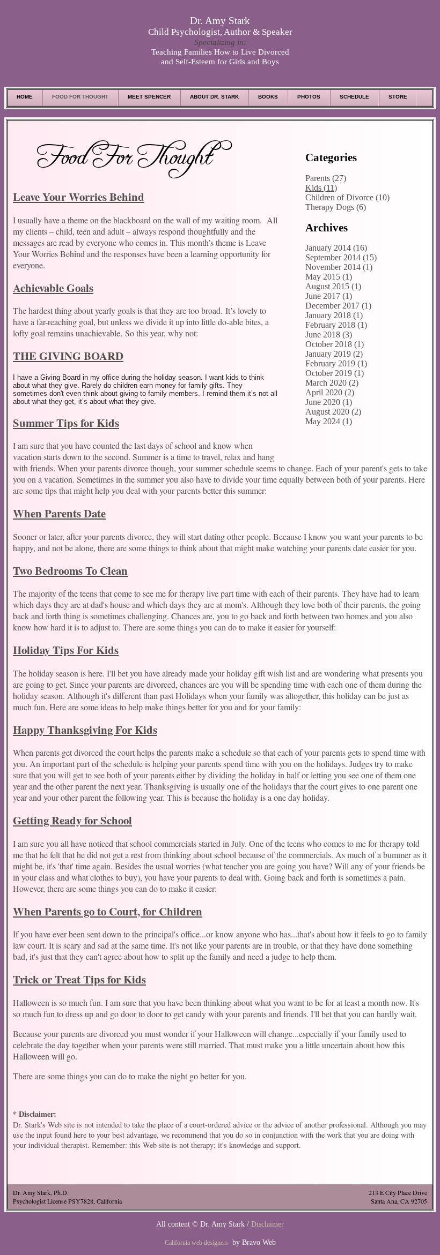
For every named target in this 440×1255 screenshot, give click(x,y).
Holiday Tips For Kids (66, 650)
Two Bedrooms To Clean (70, 570)
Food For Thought (80, 97)
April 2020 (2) (329, 392)
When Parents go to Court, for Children (107, 911)
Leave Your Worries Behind (78, 197)
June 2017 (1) (328, 295)
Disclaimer (267, 1224)
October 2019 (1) (334, 373)
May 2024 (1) (328, 421)
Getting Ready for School (72, 820)
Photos (308, 97)
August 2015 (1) (333, 286)
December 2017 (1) (338, 305)
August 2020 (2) (333, 411)
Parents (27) (325, 178)
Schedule (354, 97)
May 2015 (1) (328, 276)
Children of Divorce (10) (347, 197)
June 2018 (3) (328, 334)
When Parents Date (59, 513)
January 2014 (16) (336, 247)
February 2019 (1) (336, 363)
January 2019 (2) (334, 353)
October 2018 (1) (334, 344)
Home (25, 97)
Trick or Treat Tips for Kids (79, 979)
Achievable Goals (53, 288)
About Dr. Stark (214, 97)
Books (268, 97)
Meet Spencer (149, 97)
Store (397, 97)
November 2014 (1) (338, 267)
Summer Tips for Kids (66, 423)
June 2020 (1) (328, 402)
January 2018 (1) (334, 315)
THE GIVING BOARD (68, 356)
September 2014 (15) (341, 257)
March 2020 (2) (331, 382)
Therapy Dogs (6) (335, 207)
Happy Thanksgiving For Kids (85, 730)
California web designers (196, 1242)
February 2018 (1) (336, 324)
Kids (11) (321, 187)
